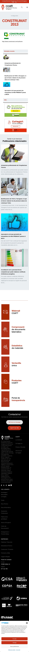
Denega (14, 642)
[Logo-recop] (22, 586)
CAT (16, 2)
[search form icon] (22, 7)
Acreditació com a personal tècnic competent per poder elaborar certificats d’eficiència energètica (13, 272)
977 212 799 (4, 568)
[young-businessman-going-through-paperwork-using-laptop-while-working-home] (6, 70)
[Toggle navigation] (27, 7)
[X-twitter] (3, 485)
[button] (27, 623)
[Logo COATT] (7, 438)
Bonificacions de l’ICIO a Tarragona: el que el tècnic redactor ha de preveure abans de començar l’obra (15, 77)
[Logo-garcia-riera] (22, 605)
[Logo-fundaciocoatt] (7, 598)
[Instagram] (6, 485)
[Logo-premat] (7, 605)
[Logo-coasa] (7, 586)
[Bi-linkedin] (11, 485)
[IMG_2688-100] (14, 258)
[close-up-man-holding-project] (6, 57)
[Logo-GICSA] (7, 579)
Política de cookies (11, 649)
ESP (13, 2)
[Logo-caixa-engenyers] (22, 579)
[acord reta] (6, 84)
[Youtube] (9, 485)
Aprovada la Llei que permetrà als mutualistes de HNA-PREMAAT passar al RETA (15, 92)
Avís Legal (18, 649)
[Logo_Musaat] (7, 617)
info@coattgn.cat (5, 564)
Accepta (14, 638)
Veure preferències (14, 646)
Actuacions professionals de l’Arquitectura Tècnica (12, 64)
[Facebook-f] (1, 485)
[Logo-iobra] (22, 598)
